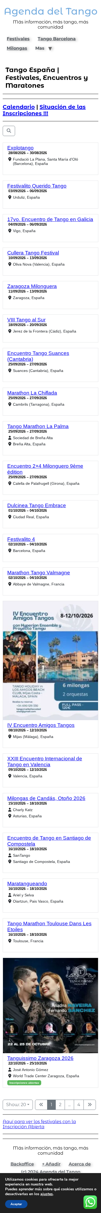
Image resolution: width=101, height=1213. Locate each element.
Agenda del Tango (50, 11)
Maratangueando (27, 883)
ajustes (46, 1194)
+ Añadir (51, 1164)
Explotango (20, 148)
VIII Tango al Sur (26, 320)
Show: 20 (16, 1104)
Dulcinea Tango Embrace (36, 505)
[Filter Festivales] (9, 131)
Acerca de (80, 1164)
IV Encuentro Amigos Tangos (41, 725)
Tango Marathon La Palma (38, 426)
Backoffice (22, 1164)
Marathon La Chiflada (32, 393)
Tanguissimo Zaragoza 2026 (40, 1058)
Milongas (17, 48)
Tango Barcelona (57, 38)
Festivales (18, 38)
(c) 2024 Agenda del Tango (50, 1171)
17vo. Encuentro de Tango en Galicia (50, 219)
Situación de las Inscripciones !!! (44, 110)
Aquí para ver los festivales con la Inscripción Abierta (39, 1124)
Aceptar (16, 1204)
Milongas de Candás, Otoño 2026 (46, 798)
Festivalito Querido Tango (37, 186)
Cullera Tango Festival (33, 253)
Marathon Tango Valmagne (38, 572)
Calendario (19, 107)
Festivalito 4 (21, 539)
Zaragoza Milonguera (32, 286)
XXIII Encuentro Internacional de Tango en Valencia (44, 761)
